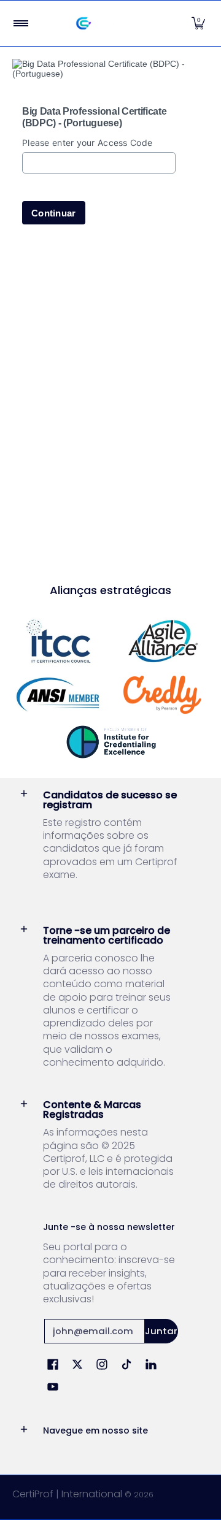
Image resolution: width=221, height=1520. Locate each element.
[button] (198, 23)
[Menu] (20, 23)
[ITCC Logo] (58, 641)
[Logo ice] (110, 741)
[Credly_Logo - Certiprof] (163, 695)
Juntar (161, 1330)
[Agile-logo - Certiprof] (163, 641)
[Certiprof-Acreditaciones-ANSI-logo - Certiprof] (58, 694)
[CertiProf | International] (108, 23)
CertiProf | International (67, 1494)
